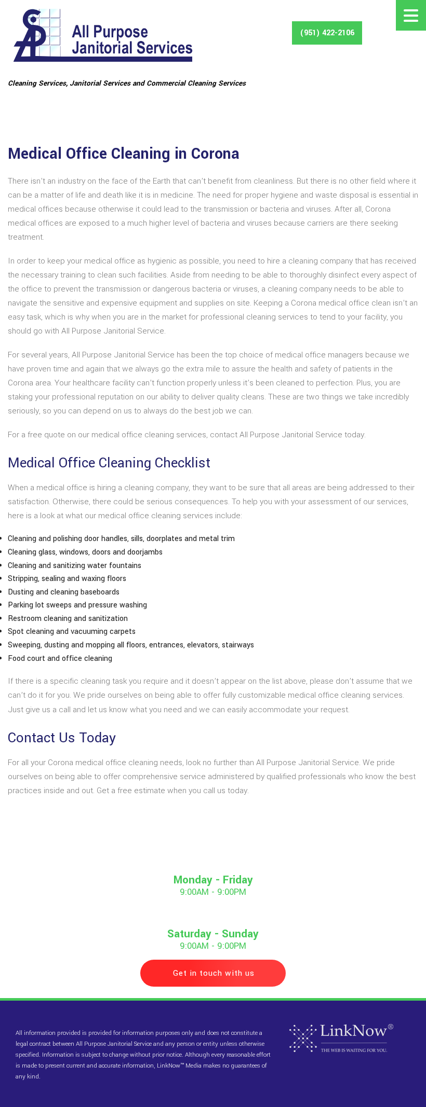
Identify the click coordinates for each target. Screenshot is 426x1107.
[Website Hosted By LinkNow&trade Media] (341, 1038)
